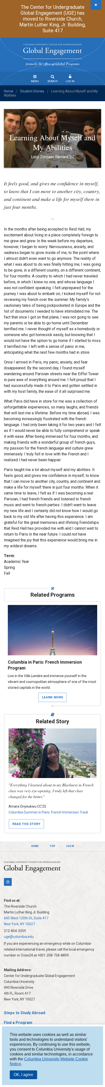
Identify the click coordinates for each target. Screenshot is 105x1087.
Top (52, 846)
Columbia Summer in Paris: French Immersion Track (48, 812)
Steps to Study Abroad (24, 1012)
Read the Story (26, 824)
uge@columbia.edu (19, 937)
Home (8, 91)
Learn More (52, 697)
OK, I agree (23, 1075)
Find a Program (18, 1022)
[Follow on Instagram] (8, 882)
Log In (70, 81)
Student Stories (32, 91)
